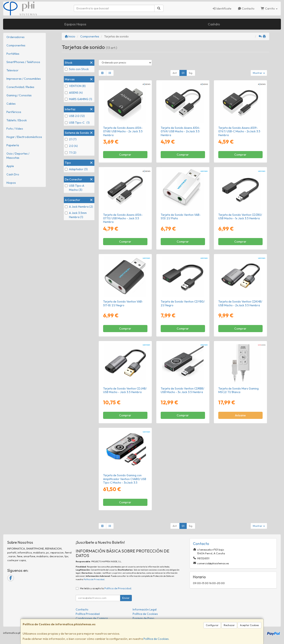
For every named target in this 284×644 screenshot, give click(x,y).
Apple (10, 166)
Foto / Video (14, 128)
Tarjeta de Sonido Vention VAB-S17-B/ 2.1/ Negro (123, 303)
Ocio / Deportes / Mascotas (17, 156)
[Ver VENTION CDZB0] (240, 189)
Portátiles (12, 54)
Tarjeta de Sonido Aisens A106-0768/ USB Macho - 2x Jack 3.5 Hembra (123, 131)
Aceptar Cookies (249, 625)
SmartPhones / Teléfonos (23, 62)
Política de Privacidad (94, 579)
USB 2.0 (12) (77, 116)
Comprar (125, 154)
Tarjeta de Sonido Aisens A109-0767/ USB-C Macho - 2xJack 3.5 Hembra (239, 131)
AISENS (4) (76, 92)
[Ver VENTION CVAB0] (125, 449)
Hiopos (11, 183)
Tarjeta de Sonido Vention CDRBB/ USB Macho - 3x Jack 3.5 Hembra (182, 390)
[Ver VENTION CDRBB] (183, 363)
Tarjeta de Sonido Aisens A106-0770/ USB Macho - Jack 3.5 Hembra (123, 218)
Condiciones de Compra (92, 618)
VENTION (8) (77, 86)
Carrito (269, 8)
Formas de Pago (143, 618)
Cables (11, 103)
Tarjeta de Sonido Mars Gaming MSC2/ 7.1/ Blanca (238, 390)
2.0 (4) (73, 146)
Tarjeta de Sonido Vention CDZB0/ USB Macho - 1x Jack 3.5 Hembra (240, 216)
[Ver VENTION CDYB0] (183, 276)
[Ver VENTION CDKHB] (240, 276)
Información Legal (145, 609)
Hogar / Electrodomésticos (24, 137)
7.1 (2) (72, 152)
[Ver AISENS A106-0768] (125, 102)
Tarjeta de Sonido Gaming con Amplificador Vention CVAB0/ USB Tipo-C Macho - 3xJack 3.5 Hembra (124, 481)
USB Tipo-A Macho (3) (76, 188)
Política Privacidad (88, 614)
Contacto (247, 8)
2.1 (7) (73, 139)
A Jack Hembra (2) (81, 206)
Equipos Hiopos (75, 24)
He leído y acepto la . (106, 588)
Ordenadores (15, 37)
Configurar (212, 625)
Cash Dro (12, 174)
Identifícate (223, 8)
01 (183, 72)
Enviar (126, 597)
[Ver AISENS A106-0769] (183, 102)
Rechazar (229, 625)
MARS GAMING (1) (80, 99)
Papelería (12, 145)
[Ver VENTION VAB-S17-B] (125, 276)
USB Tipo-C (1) (79, 122)
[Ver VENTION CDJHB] (125, 363)
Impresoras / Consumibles (23, 79)
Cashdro (214, 24)
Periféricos (13, 112)
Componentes (15, 45)
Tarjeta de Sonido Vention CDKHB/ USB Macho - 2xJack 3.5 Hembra (240, 303)
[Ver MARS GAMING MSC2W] (240, 363)
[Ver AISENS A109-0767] (240, 102)
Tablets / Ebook (16, 120)
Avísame (240, 415)
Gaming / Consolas (19, 95)
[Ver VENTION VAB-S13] (183, 189)
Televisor (12, 70)
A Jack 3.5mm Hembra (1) (78, 215)
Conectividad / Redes (20, 87)
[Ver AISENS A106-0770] (125, 189)
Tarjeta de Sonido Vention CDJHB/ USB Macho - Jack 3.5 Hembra (125, 390)
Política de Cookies (156, 639)
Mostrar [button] (258, 72)
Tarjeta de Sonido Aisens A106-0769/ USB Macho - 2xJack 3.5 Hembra (180, 131)
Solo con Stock (79, 69)
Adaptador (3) (78, 169)
